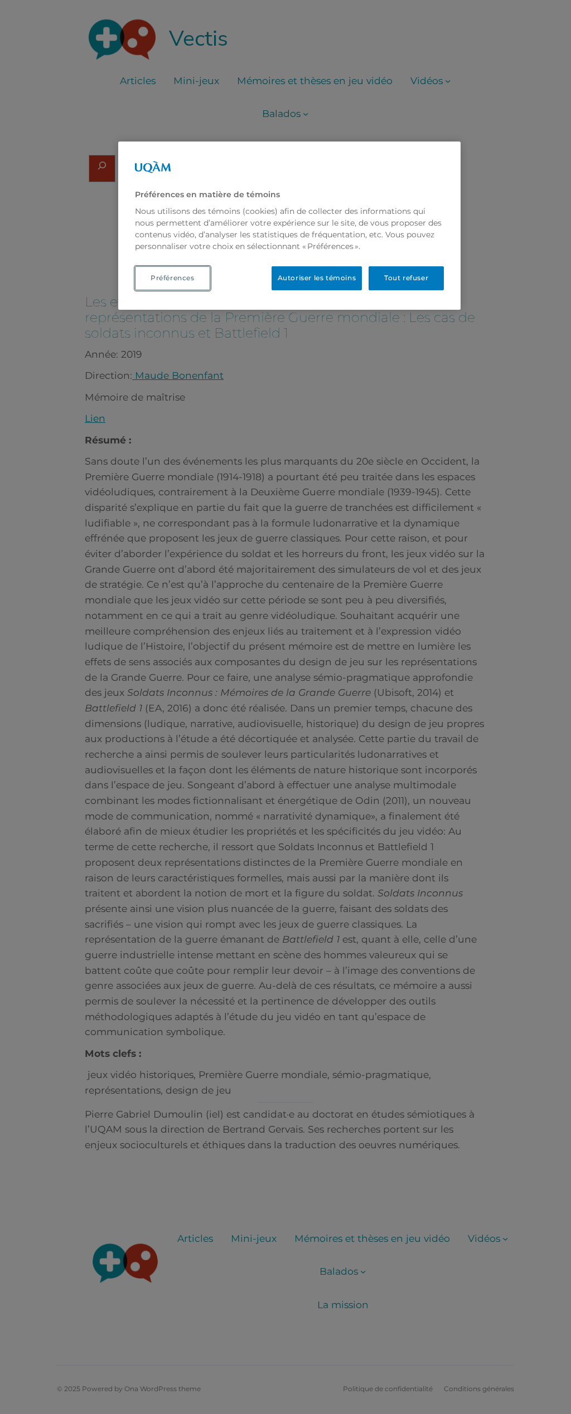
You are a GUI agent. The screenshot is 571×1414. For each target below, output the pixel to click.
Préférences (173, 278)
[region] (289, 226)
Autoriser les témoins (317, 278)
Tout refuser (406, 278)
